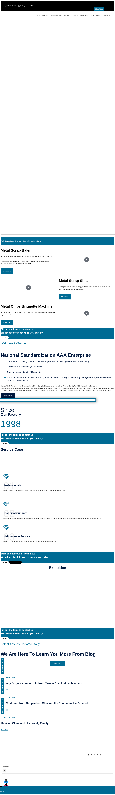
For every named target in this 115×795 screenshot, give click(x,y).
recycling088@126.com (44, 747)
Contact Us (106, 15)
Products (45, 15)
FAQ (92, 15)
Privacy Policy (67, 753)
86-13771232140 (45, 756)
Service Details (15, 562)
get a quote (99, 9)
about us (67, 15)
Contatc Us (66, 759)
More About (8, 395)
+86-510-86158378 (42, 740)
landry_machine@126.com (28, 6)
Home (38, 15)
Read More (4, 730)
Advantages (84, 15)
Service (75, 15)
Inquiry (5, 337)
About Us (65, 747)
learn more (7, 271)
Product (64, 743)
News (98, 15)
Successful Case (56, 15)
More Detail (57, 663)
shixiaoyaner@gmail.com (45, 750)
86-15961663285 (11, 6)
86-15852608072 (45, 759)
